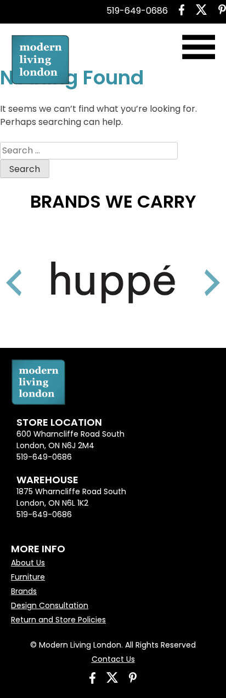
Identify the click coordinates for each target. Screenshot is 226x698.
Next (198, 269)
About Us (28, 562)
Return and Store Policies (58, 619)
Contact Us (113, 659)
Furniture (28, 576)
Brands (24, 591)
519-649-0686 (137, 10)
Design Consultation (49, 605)
